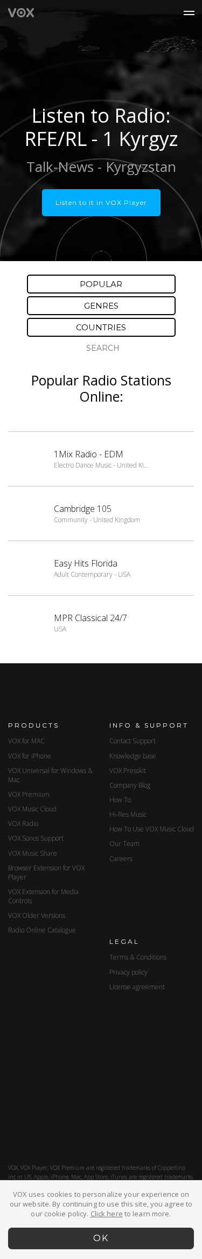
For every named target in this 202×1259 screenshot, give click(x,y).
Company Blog (129, 785)
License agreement (137, 986)
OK (101, 1238)
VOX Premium (29, 794)
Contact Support (132, 740)
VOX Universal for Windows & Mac (50, 775)
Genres (101, 306)
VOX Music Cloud (32, 809)
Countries (101, 327)
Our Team (124, 843)
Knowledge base (132, 756)
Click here (106, 1213)
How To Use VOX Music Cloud (151, 829)
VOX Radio (23, 823)
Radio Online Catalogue (42, 930)
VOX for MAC (26, 740)
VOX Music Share (32, 853)
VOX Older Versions (36, 915)
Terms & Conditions (137, 957)
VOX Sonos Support (36, 838)
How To (120, 799)
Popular (101, 284)
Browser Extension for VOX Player (46, 872)
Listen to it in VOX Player (101, 202)
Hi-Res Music (128, 814)
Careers (121, 858)
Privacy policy (128, 972)
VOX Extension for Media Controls (43, 896)
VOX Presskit (127, 770)
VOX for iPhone (29, 756)
